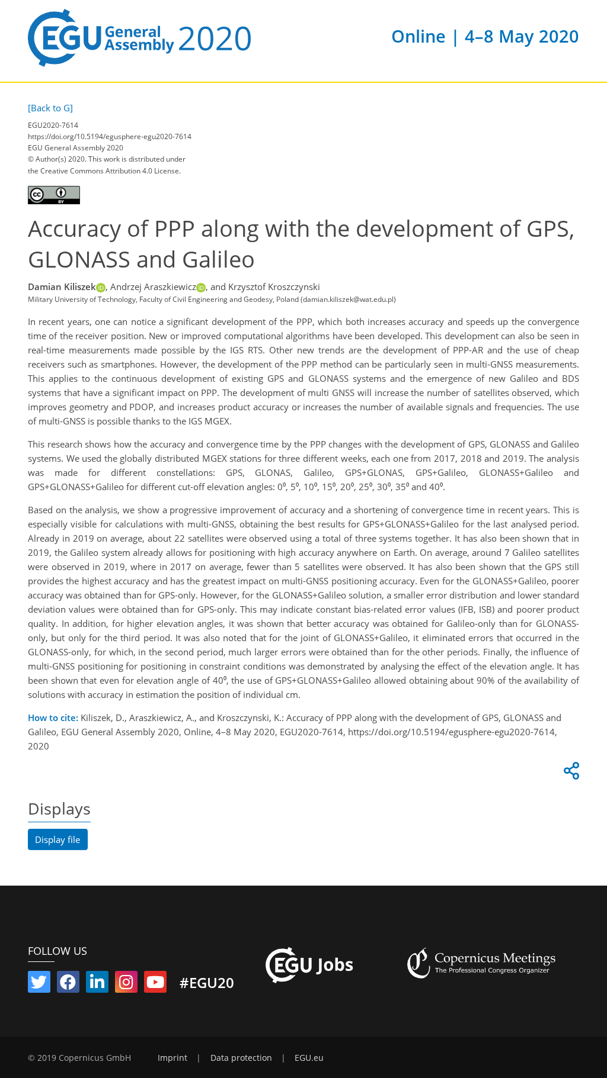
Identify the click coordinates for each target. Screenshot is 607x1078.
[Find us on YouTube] (155, 984)
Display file (57, 839)
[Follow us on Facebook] (68, 984)
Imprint (172, 1058)
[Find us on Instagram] (126, 984)
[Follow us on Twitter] (39, 984)
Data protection (241, 1058)
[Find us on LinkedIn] (97, 984)
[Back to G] (50, 108)
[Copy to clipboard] (570, 774)
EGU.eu (309, 1058)
